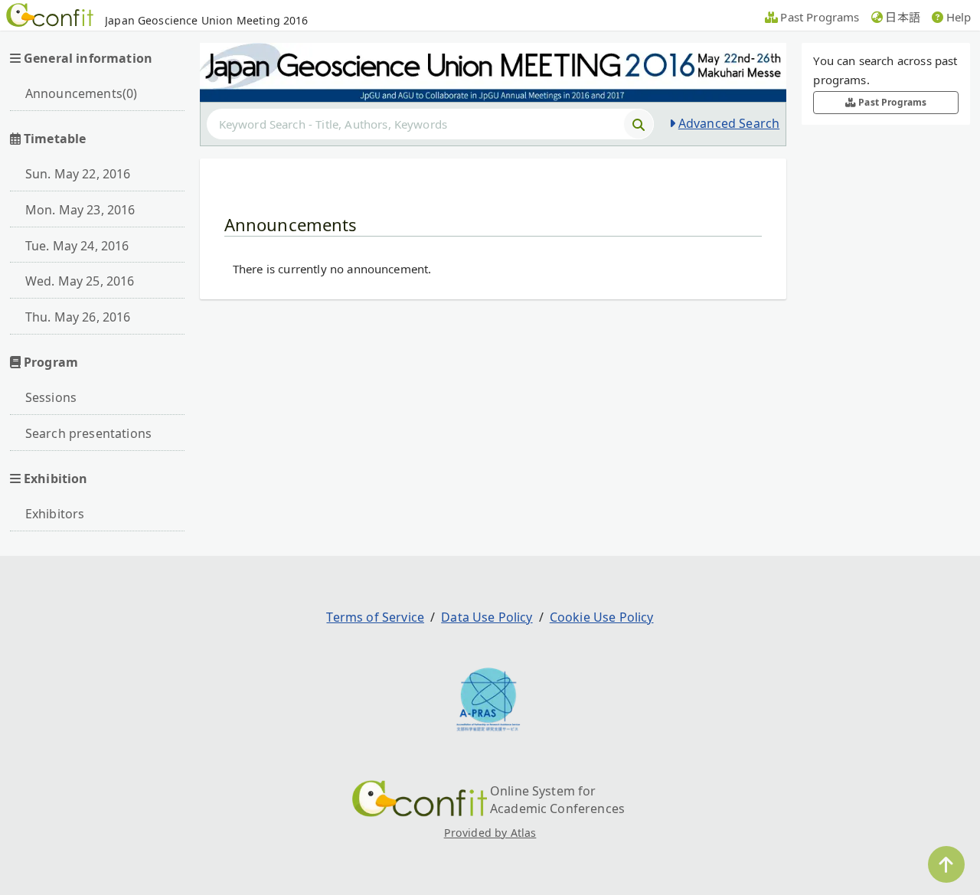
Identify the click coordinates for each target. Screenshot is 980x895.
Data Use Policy (486, 617)
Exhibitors (55, 513)
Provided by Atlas (490, 832)
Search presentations (88, 433)
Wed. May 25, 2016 (80, 281)
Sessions (51, 397)
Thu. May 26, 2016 (78, 317)
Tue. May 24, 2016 (77, 245)
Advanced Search (728, 123)
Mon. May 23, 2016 (80, 209)
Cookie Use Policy (602, 617)
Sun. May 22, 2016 (78, 173)
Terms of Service (375, 617)
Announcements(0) (81, 93)
